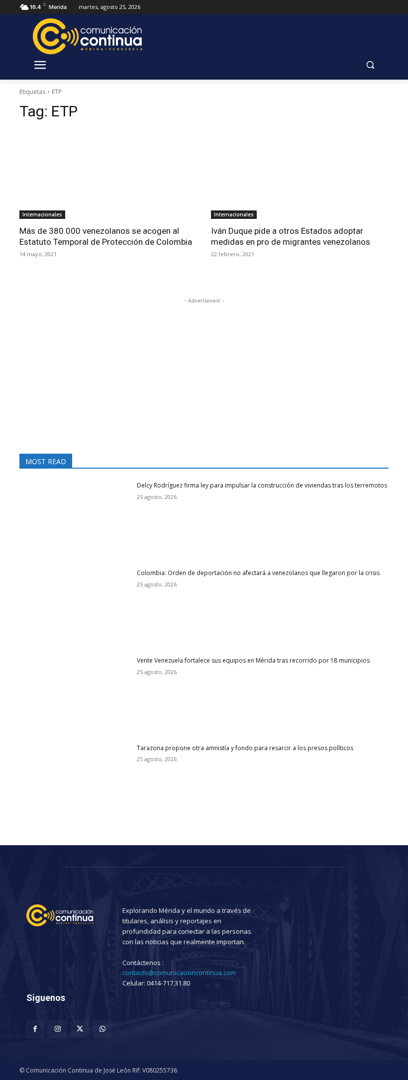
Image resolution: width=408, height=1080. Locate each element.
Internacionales (42, 214)
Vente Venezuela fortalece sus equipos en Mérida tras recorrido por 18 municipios (253, 660)
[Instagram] (57, 1029)
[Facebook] (35, 1029)
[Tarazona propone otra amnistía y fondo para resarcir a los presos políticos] (74, 783)
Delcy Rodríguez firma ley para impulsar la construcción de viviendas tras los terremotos (262, 485)
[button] (370, 65)
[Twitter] (80, 1029)
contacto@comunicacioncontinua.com (179, 972)
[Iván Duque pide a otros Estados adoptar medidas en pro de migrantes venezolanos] (300, 174)
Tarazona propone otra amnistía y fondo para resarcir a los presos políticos (245, 748)
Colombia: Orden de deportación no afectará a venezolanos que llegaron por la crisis (258, 573)
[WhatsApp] (102, 1029)
